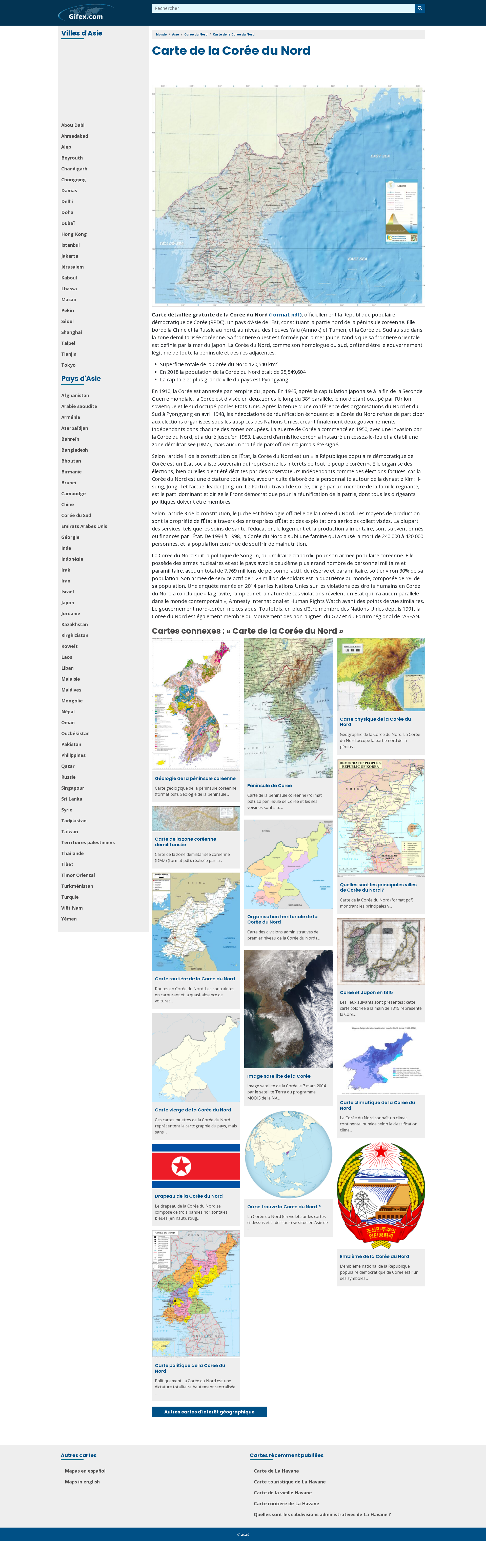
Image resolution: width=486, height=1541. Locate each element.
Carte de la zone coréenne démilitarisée (185, 842)
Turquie (70, 897)
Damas (69, 190)
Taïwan (69, 831)
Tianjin (68, 354)
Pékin (67, 310)
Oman (68, 722)
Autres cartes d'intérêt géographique (209, 1412)
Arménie (70, 417)
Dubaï (68, 223)
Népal (68, 711)
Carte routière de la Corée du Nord (195, 979)
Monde (161, 34)
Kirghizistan (74, 635)
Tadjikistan (74, 821)
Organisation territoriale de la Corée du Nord (282, 919)
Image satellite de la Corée (279, 1076)
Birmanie (71, 472)
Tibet (67, 864)
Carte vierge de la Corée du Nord (193, 1110)
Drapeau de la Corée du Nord (189, 1196)
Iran (65, 581)
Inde (66, 548)
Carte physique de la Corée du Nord (375, 722)
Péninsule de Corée (269, 785)
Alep (66, 147)
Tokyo (68, 365)
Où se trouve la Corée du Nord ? (284, 1206)
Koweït (69, 646)
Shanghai (71, 332)
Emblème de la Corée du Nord (374, 1256)
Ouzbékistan (75, 733)
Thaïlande (72, 853)
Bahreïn (70, 439)
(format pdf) (285, 314)
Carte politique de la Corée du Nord (190, 1368)
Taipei (68, 343)
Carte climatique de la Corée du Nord (377, 1105)
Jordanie (70, 613)
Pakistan (71, 744)
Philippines (73, 755)
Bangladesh (74, 450)
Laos (66, 657)
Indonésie (72, 559)
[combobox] (283, 8)
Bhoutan (71, 461)
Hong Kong (74, 234)
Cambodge (73, 493)
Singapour (72, 788)
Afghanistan (75, 395)
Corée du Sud (76, 515)
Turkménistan (77, 886)
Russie (68, 777)
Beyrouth (72, 158)
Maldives (71, 690)
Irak (65, 570)
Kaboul (69, 278)
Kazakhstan (74, 624)
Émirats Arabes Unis (84, 526)
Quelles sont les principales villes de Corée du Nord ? (378, 887)
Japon (67, 602)
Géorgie (70, 537)
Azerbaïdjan (74, 428)
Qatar (68, 766)
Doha (67, 212)
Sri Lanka (71, 799)
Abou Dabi (73, 125)
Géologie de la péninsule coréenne (195, 778)
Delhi (67, 201)
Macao (68, 299)
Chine (67, 504)
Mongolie (72, 701)
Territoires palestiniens (88, 842)
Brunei (68, 483)
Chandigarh (74, 169)
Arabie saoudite (79, 406)
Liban (67, 668)
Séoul (67, 321)
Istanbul (70, 245)
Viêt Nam (72, 908)
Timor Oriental (78, 875)
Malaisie (70, 679)
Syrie (66, 810)
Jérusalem (72, 267)
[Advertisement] (103, 81)
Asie (175, 34)
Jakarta (69, 256)
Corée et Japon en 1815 (366, 992)
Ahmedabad (74, 136)
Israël (67, 592)
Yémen (69, 919)
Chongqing (73, 179)
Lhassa (69, 289)
